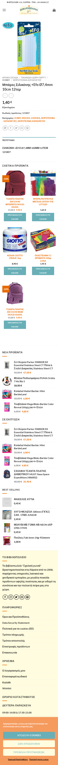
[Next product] (5, 95)
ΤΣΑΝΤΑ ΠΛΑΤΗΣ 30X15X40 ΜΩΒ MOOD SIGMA (15, 312)
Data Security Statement (16, 622)
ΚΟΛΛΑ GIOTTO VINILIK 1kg (15, 256)
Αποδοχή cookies (29, 735)
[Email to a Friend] (21, 128)
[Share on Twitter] (16, 128)
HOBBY (6, 80)
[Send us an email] (21, 597)
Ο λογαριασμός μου (13, 670)
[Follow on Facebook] (5, 597)
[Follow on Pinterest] (27, 597)
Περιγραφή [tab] (8, 140)
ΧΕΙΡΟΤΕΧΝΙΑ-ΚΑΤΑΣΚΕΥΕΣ (27, 80)
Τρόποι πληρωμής (13, 634)
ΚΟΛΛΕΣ (26, 118)
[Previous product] (11, 95)
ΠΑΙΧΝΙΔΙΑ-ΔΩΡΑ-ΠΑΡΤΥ (33, 77)
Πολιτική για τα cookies (39, 759)
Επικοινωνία (9, 652)
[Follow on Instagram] (10, 597)
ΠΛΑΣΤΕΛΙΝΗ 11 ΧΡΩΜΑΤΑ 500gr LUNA (43, 258)
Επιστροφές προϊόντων (16, 646)
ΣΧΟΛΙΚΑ (35, 118)
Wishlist (6, 688)
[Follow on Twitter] (16, 597)
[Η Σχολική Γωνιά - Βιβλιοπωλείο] (29, 10)
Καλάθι (6, 682)
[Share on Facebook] (10, 128)
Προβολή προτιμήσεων (29, 752)
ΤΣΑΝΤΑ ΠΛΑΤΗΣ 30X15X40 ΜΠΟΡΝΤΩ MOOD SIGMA (15, 203)
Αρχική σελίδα (10, 77)
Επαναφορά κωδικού (14, 676)
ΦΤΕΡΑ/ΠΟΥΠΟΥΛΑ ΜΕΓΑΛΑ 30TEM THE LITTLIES (43, 201)
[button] (4, 10)
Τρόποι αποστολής (13, 640)
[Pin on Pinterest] (27, 128)
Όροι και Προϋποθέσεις (18, 759)
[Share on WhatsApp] (5, 128)
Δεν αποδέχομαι (29, 743)
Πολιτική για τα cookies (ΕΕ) (18, 628)
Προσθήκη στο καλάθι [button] (15, 217)
